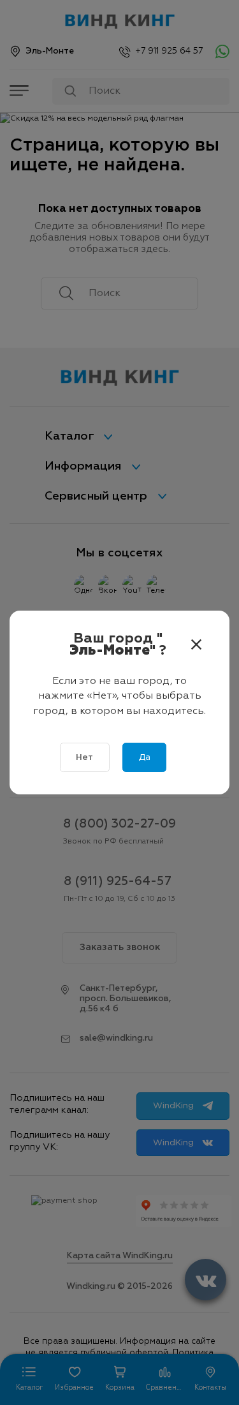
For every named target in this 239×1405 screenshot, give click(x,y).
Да (144, 757)
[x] (196, 645)
